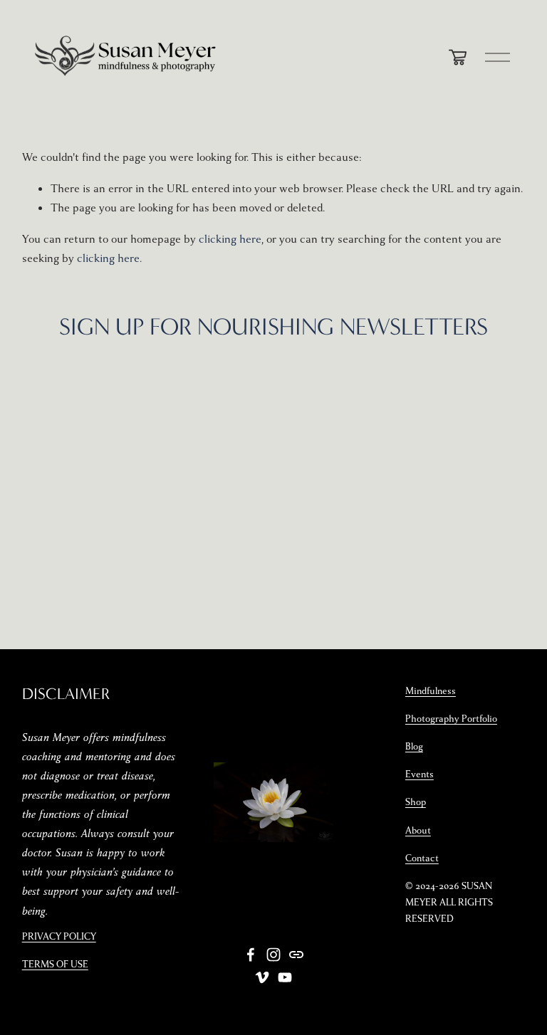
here (432, 410)
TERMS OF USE (55, 964)
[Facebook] (251, 954)
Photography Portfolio (451, 719)
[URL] (296, 954)
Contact (422, 858)
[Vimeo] (262, 977)
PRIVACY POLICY (59, 936)
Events (419, 774)
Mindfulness (430, 691)
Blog (414, 746)
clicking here (230, 239)
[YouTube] (285, 977)
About (418, 830)
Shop (415, 802)
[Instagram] (273, 954)
